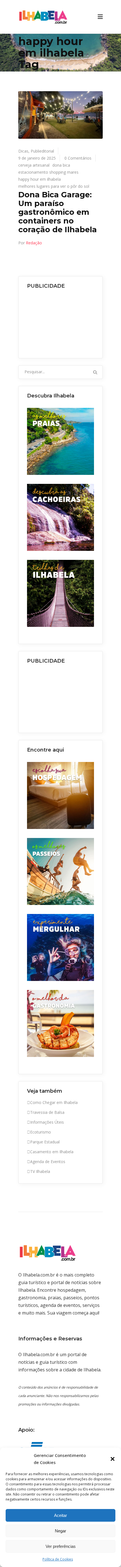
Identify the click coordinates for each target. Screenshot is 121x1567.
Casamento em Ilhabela (51, 1151)
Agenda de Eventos (47, 1161)
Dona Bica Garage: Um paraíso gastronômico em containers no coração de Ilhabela (57, 212)
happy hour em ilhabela (39, 179)
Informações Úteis (47, 1122)
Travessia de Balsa (47, 1112)
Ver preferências (61, 1546)
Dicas (23, 151)
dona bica (61, 165)
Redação (34, 242)
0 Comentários (77, 158)
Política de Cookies (57, 1559)
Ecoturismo (40, 1132)
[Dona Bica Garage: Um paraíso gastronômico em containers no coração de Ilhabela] (60, 115)
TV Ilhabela (40, 1171)
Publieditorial (42, 151)
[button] (112, 1459)
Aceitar (60, 1515)
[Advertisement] (60, 322)
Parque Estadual (45, 1141)
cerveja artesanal (34, 165)
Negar (60, 1530)
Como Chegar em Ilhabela (54, 1102)
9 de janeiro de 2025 (37, 158)
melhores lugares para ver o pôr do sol (53, 186)
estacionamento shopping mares (48, 172)
